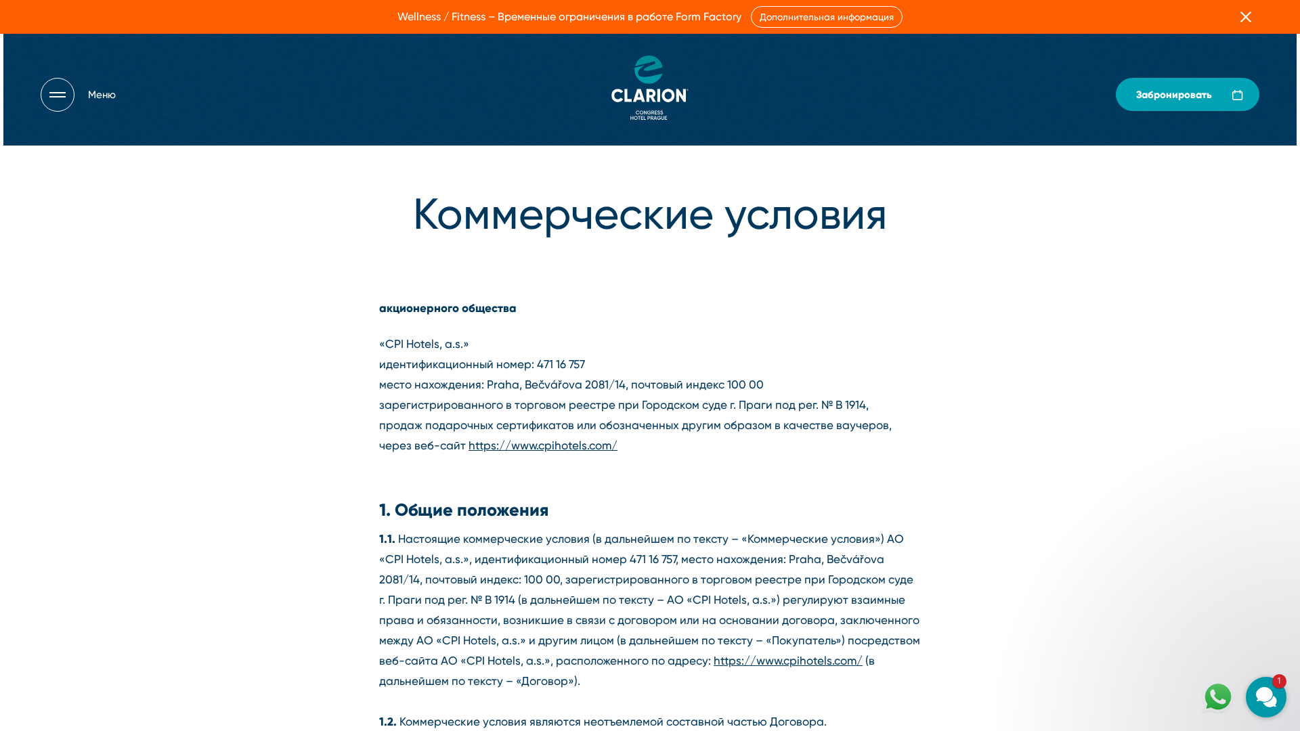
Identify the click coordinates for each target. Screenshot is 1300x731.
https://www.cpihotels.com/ (543, 445)
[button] (1184, 534)
